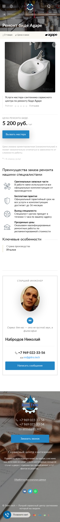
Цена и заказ (23, 35)
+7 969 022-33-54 (31, 424)
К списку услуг (13, 159)
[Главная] (4, 14)
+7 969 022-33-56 (31, 352)
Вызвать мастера (16, 134)
